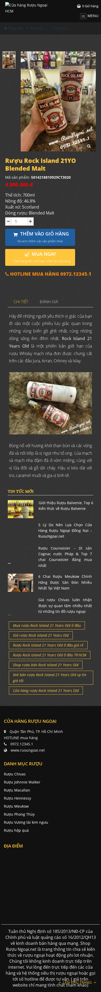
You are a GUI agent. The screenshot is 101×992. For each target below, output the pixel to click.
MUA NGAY (41, 257)
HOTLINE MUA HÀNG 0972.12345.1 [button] (50, 274)
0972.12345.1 (21, 743)
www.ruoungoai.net (28, 750)
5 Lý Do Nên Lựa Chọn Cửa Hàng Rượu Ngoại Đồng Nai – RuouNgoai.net (65, 530)
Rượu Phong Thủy (19, 814)
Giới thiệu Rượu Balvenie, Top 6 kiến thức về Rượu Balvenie (66, 505)
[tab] (21, 302)
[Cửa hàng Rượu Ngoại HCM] (28, 8)
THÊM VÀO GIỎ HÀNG (43, 237)
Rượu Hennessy (17, 798)
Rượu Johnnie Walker (22, 782)
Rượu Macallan (17, 790)
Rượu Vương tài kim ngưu (26, 822)
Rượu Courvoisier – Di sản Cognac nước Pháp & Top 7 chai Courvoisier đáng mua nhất (65, 557)
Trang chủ (15, 28)
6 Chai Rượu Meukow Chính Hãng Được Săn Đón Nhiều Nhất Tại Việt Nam (65, 582)
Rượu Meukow (16, 806)
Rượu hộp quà (16, 830)
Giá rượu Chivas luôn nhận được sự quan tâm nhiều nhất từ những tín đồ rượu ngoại (65, 605)
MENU (92, 15)
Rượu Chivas (15, 774)
